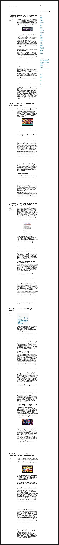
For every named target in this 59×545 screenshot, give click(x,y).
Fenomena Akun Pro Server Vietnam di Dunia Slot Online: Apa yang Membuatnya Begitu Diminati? (44, 60)
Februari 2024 (41, 37)
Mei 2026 (41, 18)
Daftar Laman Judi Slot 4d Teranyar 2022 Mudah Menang (21, 104)
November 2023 (42, 39)
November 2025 (42, 22)
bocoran (10, 21)
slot (40, 83)
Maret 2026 (41, 19)
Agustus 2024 (41, 33)
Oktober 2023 (41, 40)
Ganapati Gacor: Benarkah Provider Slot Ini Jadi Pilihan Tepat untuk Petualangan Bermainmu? (45, 65)
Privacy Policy (40, 5)
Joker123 (41, 80)
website (10, 461)
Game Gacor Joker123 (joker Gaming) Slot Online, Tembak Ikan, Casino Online (23, 321)
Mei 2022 (41, 52)
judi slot (40, 74)
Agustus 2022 (41, 50)
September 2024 (42, 32)
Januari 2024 (41, 38)
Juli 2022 (41, 51)
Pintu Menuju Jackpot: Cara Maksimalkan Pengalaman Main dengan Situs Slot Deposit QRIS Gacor (45, 67)
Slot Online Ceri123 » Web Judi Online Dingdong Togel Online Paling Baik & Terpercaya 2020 (23, 318)
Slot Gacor (10, 20)
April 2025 (41, 27)
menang (13, 109)
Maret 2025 (41, 28)
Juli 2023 (41, 42)
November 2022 (42, 48)
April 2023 (41, 44)
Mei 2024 (41, 35)
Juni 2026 (41, 17)
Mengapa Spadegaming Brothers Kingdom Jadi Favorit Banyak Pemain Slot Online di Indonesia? (45, 63)
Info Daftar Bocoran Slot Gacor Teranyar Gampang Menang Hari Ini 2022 (23, 16)
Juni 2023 (41, 43)
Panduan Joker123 (20, 323)
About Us (44, 5)
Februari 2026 (41, 20)
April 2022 (41, 53)
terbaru (10, 22)
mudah (10, 110)
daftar (11, 21)
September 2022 (42, 49)
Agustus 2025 (41, 24)
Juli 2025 (41, 25)
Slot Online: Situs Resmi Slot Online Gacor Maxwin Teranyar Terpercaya (21, 454)
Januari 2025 (41, 29)
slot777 (40, 84)
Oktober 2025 (41, 23)
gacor (13, 21)
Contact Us (48, 5)
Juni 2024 (41, 34)
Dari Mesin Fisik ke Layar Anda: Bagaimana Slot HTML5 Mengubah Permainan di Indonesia (45, 69)
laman (11, 109)
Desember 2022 (42, 47)
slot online (41, 77)
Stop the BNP (12, 5)
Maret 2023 (41, 45)
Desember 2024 (42, 30)
